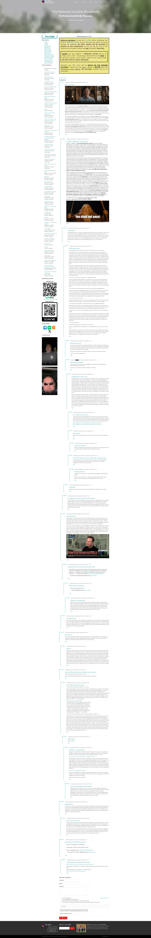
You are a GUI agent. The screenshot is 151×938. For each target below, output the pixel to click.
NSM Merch (75, 2)
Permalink (62, 82)
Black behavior (48, 52)
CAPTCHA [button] (64, 906)
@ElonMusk (87, 570)
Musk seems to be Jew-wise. (76, 586)
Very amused (76, 433)
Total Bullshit (71, 230)
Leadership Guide (48, 61)
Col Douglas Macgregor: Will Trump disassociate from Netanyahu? (49, 138)
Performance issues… (75, 248)
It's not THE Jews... (47, 228)
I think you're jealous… (80, 445)
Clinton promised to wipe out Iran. (50, 233)
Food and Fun (68, 635)
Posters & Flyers (48, 63)
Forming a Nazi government (49, 159)
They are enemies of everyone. (50, 154)
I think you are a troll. (48, 201)
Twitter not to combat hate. (77, 600)
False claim (46, 247)
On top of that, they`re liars (49, 149)
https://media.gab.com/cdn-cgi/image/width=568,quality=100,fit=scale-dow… (87, 422)
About (101, 2)
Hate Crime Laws (48, 54)
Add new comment (62, 78)
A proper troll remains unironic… (50, 191)
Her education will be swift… (49, 250)
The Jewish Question (49, 56)
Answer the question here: (65, 913)
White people (47, 50)
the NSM (88, 40)
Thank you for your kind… (73, 820)
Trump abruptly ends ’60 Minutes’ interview (78, 862)
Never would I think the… (49, 144)
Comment (61, 886)
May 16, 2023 (93, 575)
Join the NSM (83, 2)
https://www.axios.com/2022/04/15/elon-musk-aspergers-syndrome (82, 756)
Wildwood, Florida (73, 42)
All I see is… (46, 217)
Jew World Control (48, 57)
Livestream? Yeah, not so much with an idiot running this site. (89, 458)
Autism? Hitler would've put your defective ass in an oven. (80, 672)
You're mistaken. (47, 196)
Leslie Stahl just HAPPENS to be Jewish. (75, 842)
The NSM (48, 925)
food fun (68, 648)
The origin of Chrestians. (49, 81)
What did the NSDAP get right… (50, 260)
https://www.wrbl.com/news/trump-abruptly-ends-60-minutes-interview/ (80, 864)
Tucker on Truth (69, 84)
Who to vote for (47, 243)
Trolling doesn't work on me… (80, 376)
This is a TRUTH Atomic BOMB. (50, 86)
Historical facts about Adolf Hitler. (50, 91)
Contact (95, 2)
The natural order (71, 618)
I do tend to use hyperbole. (49, 238)
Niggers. (45, 109)
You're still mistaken (48, 186)
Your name (61, 880)
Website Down (69, 804)
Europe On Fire (48, 60)
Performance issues (75, 343)
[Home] (43, 1)
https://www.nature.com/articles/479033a (74, 700)
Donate (90, 2)
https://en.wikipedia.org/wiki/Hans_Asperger (77, 770)
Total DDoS (72, 487)
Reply (66, 134)
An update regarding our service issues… (77, 141)
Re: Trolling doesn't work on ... (81, 415)
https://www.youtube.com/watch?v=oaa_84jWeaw (75, 871)
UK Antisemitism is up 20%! (49, 72)
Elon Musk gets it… (71, 516)
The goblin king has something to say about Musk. (81, 567)
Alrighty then (46, 176)
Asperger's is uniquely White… (77, 750)
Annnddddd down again (76, 362)
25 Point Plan (47, 49)
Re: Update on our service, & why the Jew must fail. (81, 498)
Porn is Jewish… (47, 125)
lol (44, 67)
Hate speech (47, 53)
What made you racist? (48, 77)
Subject (60, 883)
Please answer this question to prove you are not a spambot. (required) (74, 910)
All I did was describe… (48, 181)
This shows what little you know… (75, 685)
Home (106, 2)
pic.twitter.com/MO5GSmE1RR (85, 850)
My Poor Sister (47, 255)
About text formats (103, 898)
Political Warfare (48, 59)
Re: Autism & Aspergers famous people (80, 786)
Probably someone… (79, 471)
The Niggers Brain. (47, 212)
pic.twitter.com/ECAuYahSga (97, 573)
